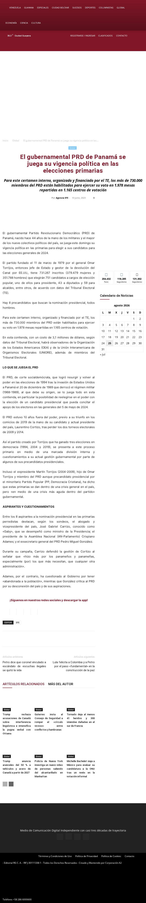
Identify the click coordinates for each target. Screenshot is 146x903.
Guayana (29, 7)
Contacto (121, 35)
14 (127, 331)
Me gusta (106, 273)
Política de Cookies (111, 856)
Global (121, 7)
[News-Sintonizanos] (121, 261)
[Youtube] (139, 46)
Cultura (36, 22)
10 (103, 331)
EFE (17, 622)
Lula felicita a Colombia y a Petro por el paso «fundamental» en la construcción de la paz (74, 666)
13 (122, 331)
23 (140, 337)
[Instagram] (127, 46)
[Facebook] (120, 46)
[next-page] (11, 784)
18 (109, 337)
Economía (11, 22)
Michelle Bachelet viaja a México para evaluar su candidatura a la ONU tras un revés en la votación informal (81, 769)
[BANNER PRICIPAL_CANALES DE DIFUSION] (73, 66)
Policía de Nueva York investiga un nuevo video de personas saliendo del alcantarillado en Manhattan (49, 769)
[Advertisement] (73, 108)
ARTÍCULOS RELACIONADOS (23, 684)
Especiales (42, 7)
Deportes (90, 7)
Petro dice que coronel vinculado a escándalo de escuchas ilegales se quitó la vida (24, 666)
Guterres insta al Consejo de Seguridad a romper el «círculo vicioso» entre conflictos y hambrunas (49, 722)
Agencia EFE (62, 197)
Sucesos (77, 7)
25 (109, 343)
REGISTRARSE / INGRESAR (82, 35)
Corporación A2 (113, 862)
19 (116, 337)
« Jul (102, 354)
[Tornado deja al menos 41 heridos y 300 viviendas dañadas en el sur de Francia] (81, 701)
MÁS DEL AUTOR (60, 684)
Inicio (5, 140)
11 (109, 331)
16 (140, 331)
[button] (137, 8)
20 (122, 337)
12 (116, 331)
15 (133, 331)
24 (103, 343)
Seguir (121, 273)
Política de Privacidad (86, 856)
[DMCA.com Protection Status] (31, 892)
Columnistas (106, 7)
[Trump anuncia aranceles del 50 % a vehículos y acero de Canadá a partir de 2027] (17, 748)
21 (127, 337)
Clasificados (105, 35)
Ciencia (24, 22)
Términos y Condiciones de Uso (55, 856)
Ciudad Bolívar (60, 7)
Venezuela (15, 7)
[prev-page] (5, 784)
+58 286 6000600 (22, 899)
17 (103, 337)
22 (133, 337)
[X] (133, 46)
